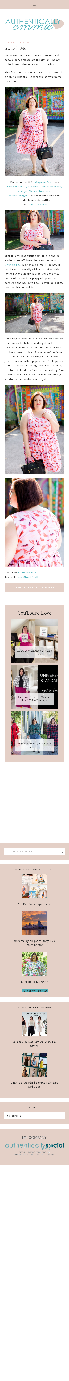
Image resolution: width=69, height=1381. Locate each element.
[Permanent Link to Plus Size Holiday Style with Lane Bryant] (34, 754)
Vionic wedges (18, 195)
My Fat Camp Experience (34, 904)
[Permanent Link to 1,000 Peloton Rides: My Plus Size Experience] (34, 661)
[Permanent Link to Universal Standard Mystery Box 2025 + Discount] (34, 708)
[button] (34, 4)
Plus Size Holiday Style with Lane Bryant (34, 745)
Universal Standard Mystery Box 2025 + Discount (34, 698)
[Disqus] (34, 802)
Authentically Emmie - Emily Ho (34, 25)
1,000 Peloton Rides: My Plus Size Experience (34, 652)
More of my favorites (35, 990)
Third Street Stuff (27, 577)
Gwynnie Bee (43, 182)
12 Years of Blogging (34, 982)
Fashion (9, 42)
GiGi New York (38, 204)
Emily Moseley (27, 572)
